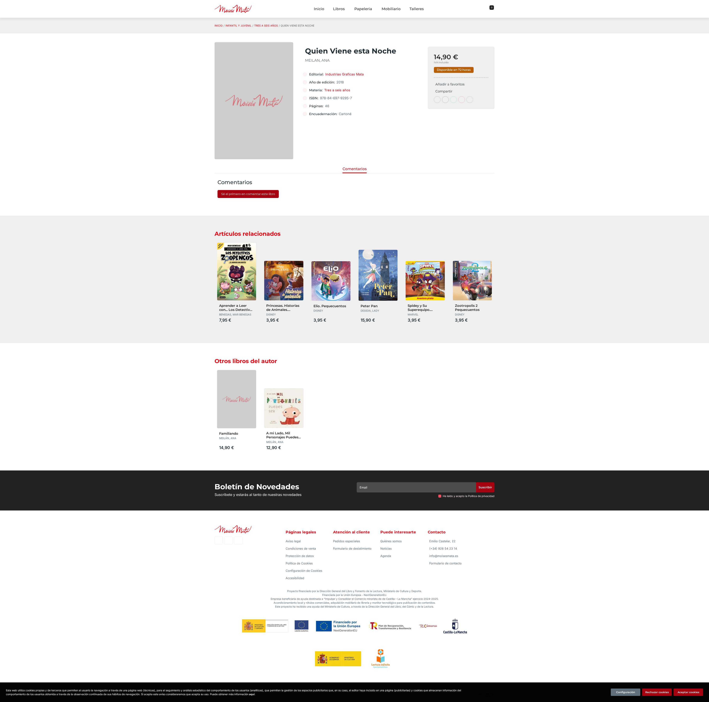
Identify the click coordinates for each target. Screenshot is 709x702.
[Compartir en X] (445, 99)
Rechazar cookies (657, 692)
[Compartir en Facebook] (437, 99)
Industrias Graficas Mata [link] (344, 74)
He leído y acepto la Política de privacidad (468, 496)
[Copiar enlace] (469, 99)
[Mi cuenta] (493, 9)
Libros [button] (339, 9)
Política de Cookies (299, 563)
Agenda (385, 556)
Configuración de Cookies (304, 570)
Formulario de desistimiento (352, 548)
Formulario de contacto (445, 563)
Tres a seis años (266, 25)
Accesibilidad (295, 578)
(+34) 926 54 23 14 (443, 548)
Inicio (219, 25)
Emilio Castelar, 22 (442, 541)
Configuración (625, 692)
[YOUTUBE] (238, 540)
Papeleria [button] (363, 9)
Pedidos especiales (346, 541)
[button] (490, 9)
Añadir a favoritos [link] (450, 84)
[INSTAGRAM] (228, 540)
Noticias (386, 548)
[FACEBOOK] (219, 540)
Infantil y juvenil (238, 25)
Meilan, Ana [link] (317, 60)
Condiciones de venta (301, 548)
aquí (252, 694)
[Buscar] (487, 9)
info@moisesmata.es (443, 556)
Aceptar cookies (688, 692)
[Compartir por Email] (461, 99)
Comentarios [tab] (354, 169)
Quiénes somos (391, 541)
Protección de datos (300, 556)
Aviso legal (293, 541)
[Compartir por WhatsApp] (453, 99)
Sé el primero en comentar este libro (248, 194)
